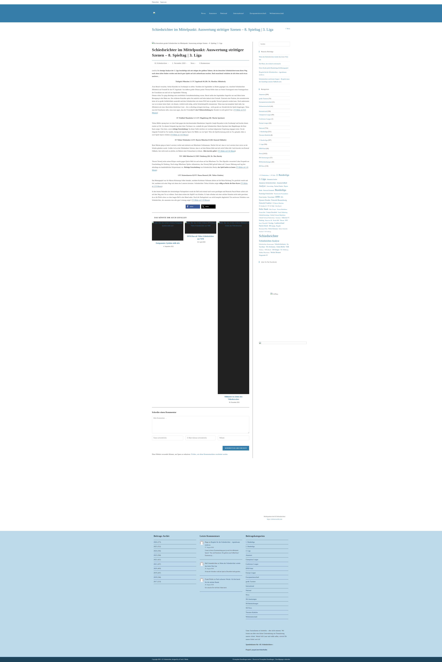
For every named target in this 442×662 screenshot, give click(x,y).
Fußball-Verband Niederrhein (267, 217)
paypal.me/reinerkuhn (259, 650)
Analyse (262, 186)
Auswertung (270, 186)
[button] (193, 207)
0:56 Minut (231, 151)
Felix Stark (263, 209)
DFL (282, 197)
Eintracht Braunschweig (279, 200)
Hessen (282, 220)
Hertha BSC (276, 220)
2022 (155, 559)
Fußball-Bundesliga (264, 215)
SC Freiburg (268, 231)
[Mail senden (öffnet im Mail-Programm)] (289, 2)
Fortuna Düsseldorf (271, 212)
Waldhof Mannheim (264, 252)
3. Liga (261, 144)
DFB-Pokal (262, 148)
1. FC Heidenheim (264, 175)
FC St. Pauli (271, 206)
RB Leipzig (272, 226)
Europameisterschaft (265, 102)
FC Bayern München (278, 203)
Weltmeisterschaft (264, 106)
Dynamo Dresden (264, 200)
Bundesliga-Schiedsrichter (266, 194)
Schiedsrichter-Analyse (269, 241)
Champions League (265, 115)
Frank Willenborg (282, 212)
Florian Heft (262, 212)
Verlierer (261, 249)
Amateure (262, 94)
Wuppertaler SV (263, 255)
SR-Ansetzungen (264, 157)
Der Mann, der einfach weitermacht (270, 64)
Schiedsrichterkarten (280, 244)
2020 (155, 568)
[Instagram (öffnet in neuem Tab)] (286, 2)
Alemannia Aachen (272, 179)
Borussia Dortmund (268, 190)
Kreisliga (271, 223)
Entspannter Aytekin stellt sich (168, 243)
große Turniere (263, 98)
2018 (155, 577)
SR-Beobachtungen (265, 162)
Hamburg (261, 220)
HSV (286, 220)
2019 (155, 573)
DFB (277, 197)
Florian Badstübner (282, 209)
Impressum (163, 2)
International (263, 111)
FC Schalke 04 (263, 206)
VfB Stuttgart (275, 250)
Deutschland (271, 197)
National (261, 128)
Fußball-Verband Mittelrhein (277, 215)
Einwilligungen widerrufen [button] (282, 659)
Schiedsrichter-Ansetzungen (266, 244)
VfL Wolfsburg (284, 249)
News (288, 28)
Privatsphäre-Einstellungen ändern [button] (242, 659)
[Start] (284, 28)
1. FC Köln (272, 175)
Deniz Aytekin (263, 197)
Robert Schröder (283, 228)
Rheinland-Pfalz (263, 228)
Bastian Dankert (278, 186)
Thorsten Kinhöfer (264, 135)
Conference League (265, 119)
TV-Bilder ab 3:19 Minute (200, 200)
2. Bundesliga (263, 140)
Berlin (260, 190)
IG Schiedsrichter (161, 63)
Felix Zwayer (272, 209)
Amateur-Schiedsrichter (267, 183)
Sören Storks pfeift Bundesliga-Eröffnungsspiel (273, 68)
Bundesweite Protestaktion (281, 193)
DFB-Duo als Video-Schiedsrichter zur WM (200, 237)
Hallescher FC (285, 218)
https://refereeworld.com (274, 519)
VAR (287, 247)
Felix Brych (278, 206)
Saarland (261, 231)
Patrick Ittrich (263, 226)
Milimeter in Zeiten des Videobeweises (233, 398)
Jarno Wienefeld (263, 223)
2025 (155, 546)
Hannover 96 (268, 220)
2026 (155, 542)
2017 (155, 581)
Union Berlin (280, 247)
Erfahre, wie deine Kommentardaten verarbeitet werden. (209, 454)
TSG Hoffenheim (270, 247)
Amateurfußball (282, 183)
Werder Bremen (275, 252)
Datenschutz (155, 2)
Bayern (286, 186)
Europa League (263, 123)
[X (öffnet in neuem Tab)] (281, 2)
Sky (288, 244)
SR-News (262, 166)
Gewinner (278, 217)
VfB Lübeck (268, 249)
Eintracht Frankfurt (265, 203)
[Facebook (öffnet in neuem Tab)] (283, 2)
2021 (155, 564)
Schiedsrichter (268, 236)
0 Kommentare (204, 63)
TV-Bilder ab (222, 151)
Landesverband (279, 223)
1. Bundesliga (263, 131)
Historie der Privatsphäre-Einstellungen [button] (263, 659)
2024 (155, 551)
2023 (155, 555)
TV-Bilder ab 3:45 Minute (179, 135)
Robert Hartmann (273, 229)
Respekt (278, 226)
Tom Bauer (262, 247)
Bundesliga (280, 190)
